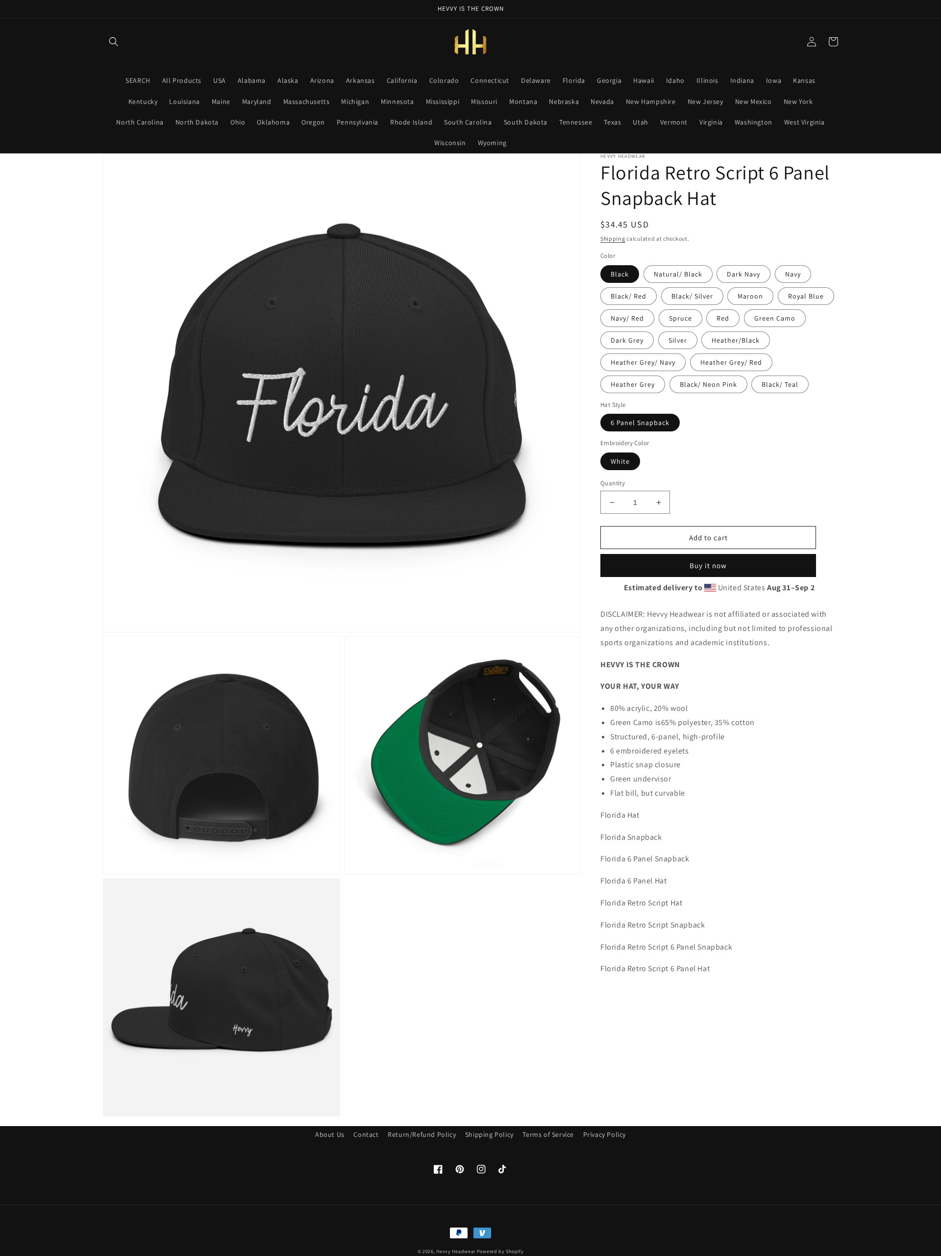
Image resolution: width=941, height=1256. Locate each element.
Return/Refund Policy (422, 1134)
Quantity (612, 483)
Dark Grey (627, 340)
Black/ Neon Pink (708, 384)
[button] (113, 41)
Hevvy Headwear (455, 1251)
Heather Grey (633, 384)
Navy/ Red (627, 318)
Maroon (750, 296)
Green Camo (774, 318)
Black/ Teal (780, 384)
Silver (678, 340)
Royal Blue (806, 296)
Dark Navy (743, 274)
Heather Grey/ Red (731, 362)
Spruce (680, 318)
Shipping (612, 238)
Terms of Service (548, 1134)
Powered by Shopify (500, 1251)
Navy (793, 274)
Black (620, 274)
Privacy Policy (604, 1134)
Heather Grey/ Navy (643, 362)
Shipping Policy (489, 1134)
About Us (330, 1134)
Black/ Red (628, 296)
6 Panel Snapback (640, 423)
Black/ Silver (692, 296)
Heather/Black (736, 340)
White (620, 461)
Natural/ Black (678, 274)
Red (723, 318)
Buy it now (708, 566)
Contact (365, 1134)
